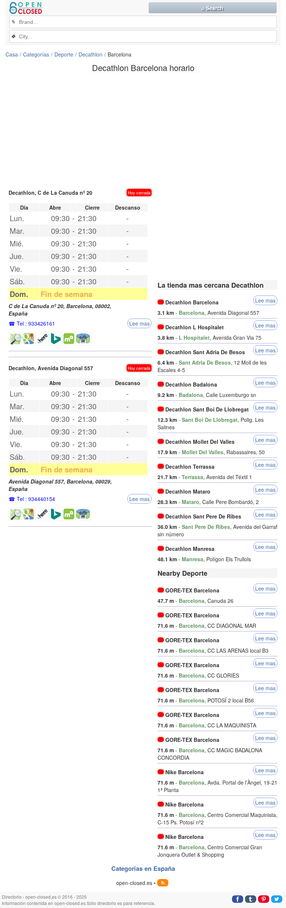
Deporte (63, 54)
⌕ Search (212, 8)
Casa (12, 54)
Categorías (36, 54)
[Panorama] (83, 338)
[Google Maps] (28, 338)
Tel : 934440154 (36, 499)
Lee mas (139, 323)
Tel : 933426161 (36, 323)
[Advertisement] (143, 130)
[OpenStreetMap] (15, 338)
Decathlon (90, 54)
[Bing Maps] (55, 338)
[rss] (162, 882)
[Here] (42, 338)
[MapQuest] (69, 338)
